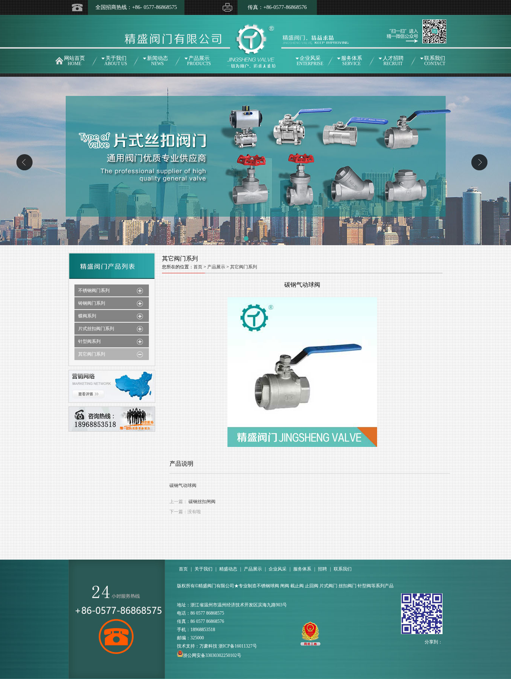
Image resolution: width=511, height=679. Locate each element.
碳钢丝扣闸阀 (202, 501)
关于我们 (115, 61)
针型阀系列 (89, 341)
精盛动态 (228, 569)
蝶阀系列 (87, 316)
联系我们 (434, 61)
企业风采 (310, 61)
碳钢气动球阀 (182, 485)
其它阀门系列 (91, 354)
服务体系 (351, 61)
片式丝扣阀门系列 (96, 328)
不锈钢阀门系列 (94, 290)
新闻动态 (157, 61)
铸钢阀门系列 (91, 303)
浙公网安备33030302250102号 (212, 655)
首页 (197, 267)
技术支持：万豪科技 (197, 646)
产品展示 (199, 61)
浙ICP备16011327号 (237, 646)
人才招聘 (393, 61)
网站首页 (74, 61)
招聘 (322, 569)
